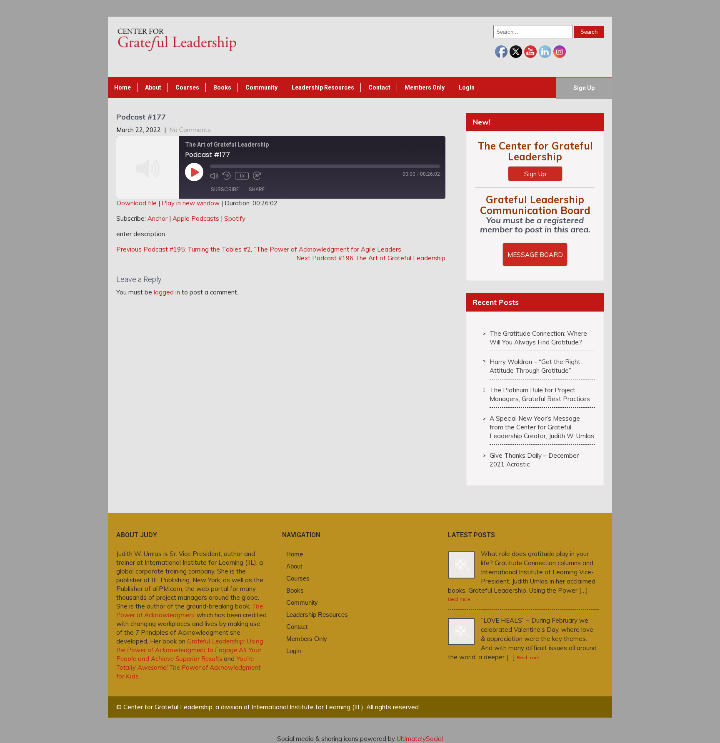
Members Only (425, 87)
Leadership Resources (323, 87)
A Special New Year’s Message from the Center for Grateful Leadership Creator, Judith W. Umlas (542, 427)
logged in (167, 292)
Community (261, 87)
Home (122, 87)
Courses (187, 87)
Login (467, 87)
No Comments (190, 130)
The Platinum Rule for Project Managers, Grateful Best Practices (540, 394)
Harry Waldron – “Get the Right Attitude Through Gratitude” (535, 366)
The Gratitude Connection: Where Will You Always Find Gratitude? (538, 337)
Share (257, 189)
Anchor (158, 218)
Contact (379, 87)
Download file (136, 203)
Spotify (234, 218)
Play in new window (191, 203)
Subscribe (225, 189)
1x (242, 176)
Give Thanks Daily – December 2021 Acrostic (534, 459)
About (153, 87)
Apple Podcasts (195, 218)
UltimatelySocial (420, 739)
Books (222, 87)
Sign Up (584, 88)
